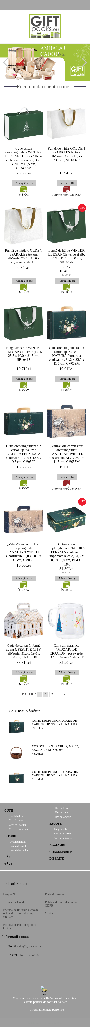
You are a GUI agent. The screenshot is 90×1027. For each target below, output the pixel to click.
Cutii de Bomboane (19, 829)
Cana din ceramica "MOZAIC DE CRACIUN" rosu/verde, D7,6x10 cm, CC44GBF (66, 651)
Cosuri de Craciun (18, 850)
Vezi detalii (67, 183)
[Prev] (7, 62)
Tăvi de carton (61, 812)
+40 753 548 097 (30, 955)
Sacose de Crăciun (63, 837)
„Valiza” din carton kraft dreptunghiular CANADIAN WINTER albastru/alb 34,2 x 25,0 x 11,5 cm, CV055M (66, 454)
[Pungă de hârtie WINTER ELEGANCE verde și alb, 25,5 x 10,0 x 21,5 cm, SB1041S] (23, 323)
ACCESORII (57, 844)
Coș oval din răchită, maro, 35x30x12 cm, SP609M (55, 748)
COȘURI (10, 836)
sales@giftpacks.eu (29, 946)
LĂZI (8, 857)
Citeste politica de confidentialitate (45, 1002)
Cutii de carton (16, 820)
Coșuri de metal (17, 846)
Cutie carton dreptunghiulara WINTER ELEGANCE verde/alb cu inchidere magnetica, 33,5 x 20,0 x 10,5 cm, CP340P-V (23, 158)
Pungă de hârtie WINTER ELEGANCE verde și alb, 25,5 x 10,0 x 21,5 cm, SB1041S (23, 353)
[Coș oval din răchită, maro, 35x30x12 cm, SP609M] (16, 752)
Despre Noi (10, 894)
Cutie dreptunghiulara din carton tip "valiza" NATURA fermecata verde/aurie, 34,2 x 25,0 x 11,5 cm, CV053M (66, 355)
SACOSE (55, 823)
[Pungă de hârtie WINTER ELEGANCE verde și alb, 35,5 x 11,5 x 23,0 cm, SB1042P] (66, 226)
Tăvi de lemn (61, 808)
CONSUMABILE (60, 851)
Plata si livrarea (54, 894)
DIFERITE (56, 858)
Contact (49, 913)
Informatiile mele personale (47, 1009)
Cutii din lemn (16, 816)
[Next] (82, 62)
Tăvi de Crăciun (62, 816)
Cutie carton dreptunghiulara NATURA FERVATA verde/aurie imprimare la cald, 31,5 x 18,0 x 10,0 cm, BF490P (66, 552)
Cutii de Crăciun (17, 824)
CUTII (8, 810)
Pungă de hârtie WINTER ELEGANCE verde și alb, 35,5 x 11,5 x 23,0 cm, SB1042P (66, 256)
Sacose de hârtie (62, 833)
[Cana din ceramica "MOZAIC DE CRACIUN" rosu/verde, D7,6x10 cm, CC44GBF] (66, 621)
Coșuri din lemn (17, 841)
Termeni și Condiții (15, 902)
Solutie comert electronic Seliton (45, 1023)
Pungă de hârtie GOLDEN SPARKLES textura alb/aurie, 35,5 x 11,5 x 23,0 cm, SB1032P (66, 154)
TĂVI (8, 864)
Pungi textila (60, 829)
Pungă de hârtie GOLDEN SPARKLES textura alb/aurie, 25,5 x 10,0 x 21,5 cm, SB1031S (23, 256)
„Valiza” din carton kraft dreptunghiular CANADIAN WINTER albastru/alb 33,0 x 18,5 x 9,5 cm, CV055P (23, 552)
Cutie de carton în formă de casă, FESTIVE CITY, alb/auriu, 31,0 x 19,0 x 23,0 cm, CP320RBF (24, 651)
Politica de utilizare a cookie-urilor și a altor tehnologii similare (21, 913)
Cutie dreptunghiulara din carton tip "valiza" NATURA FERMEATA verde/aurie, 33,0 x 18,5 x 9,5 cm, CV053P (23, 454)
